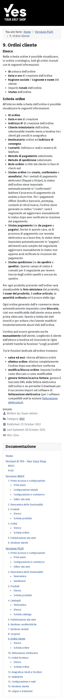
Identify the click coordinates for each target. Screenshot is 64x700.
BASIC (11, 465)
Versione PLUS (15, 548)
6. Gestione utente (18, 542)
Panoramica (20, 576)
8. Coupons (14, 634)
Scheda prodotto (23, 518)
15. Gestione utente (18, 686)
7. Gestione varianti (18, 629)
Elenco (17, 513)
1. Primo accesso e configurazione (26, 480)
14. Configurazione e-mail (22, 681)
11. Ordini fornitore (18, 657)
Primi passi (20, 485)
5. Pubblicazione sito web (22, 538)
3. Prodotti (13, 509)
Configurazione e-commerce (29, 494)
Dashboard (19, 581)
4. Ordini (12, 523)
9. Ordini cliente (16, 638)
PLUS (11, 470)
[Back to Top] (58, 694)
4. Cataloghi (14, 600)
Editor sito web (22, 499)
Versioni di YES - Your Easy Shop (26, 461)
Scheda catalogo (23, 614)
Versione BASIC (15, 476)
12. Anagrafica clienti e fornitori (25, 672)
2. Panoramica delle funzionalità (25, 504)
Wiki (22, 418)
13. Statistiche (15, 676)
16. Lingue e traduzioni (20, 691)
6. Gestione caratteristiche (22, 624)
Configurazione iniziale (26, 489)
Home (9, 456)
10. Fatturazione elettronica (23, 653)
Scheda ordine (21, 532)
